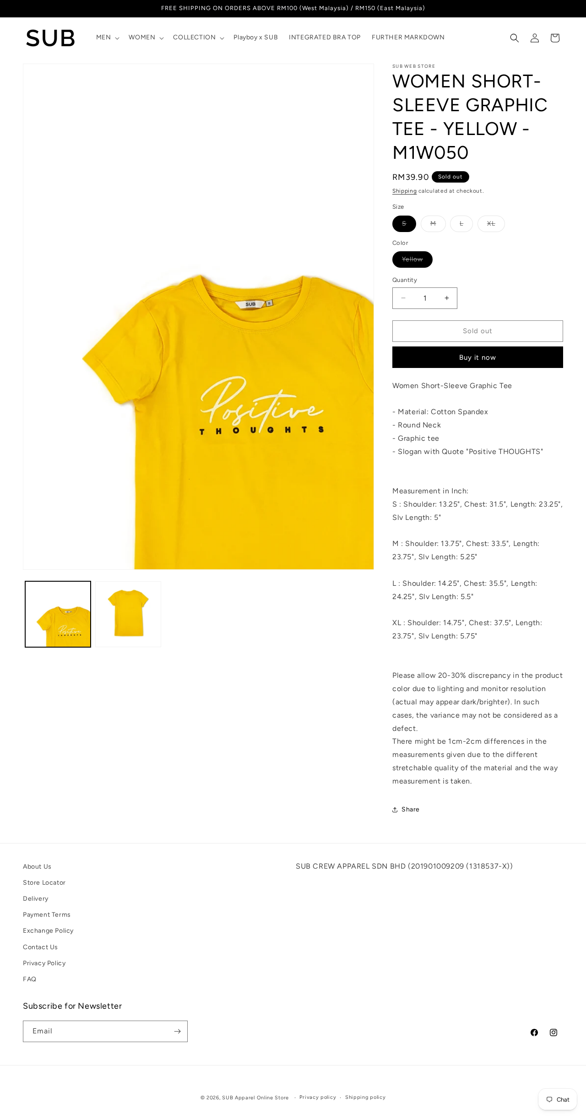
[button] (107, 37)
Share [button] (411, 809)
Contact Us (40, 947)
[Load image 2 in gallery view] (128, 614)
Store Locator (44, 883)
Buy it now (477, 357)
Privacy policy (317, 1097)
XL (496, 225)
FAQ (30, 979)
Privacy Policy (44, 963)
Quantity (404, 279)
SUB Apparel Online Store (255, 1098)
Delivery (36, 899)
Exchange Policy (48, 931)
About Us (37, 866)
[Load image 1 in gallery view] (58, 614)
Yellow (417, 261)
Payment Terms (47, 915)
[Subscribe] (177, 1031)
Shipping (404, 191)
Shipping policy (365, 1097)
